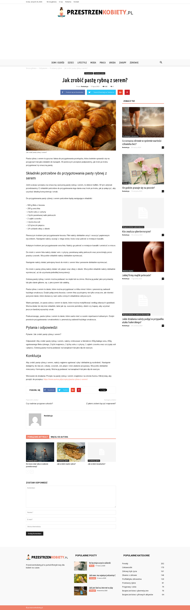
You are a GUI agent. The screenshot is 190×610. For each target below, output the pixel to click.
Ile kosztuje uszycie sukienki (100, 563)
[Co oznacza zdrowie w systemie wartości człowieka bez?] (143, 122)
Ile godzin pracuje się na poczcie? (138, 187)
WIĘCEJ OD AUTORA (59, 437)
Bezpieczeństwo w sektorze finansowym (136, 314)
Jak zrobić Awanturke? (96, 464)
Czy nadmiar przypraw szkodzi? (39, 403)
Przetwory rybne (99, 73)
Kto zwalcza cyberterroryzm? (136, 231)
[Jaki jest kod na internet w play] (80, 590)
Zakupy (122, 62)
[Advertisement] (95, 40)
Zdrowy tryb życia (129, 571)
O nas (61, 2)
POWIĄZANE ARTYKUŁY (38, 437)
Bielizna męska (128, 271)
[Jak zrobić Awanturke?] (102, 452)
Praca (103, 62)
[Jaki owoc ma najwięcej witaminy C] (80, 578)
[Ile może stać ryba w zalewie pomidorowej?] (40, 452)
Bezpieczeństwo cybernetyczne (133, 227)
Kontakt (76, 2)
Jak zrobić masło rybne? (66, 464)
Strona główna (51, 2)
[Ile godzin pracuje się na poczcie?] (143, 169)
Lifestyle (82, 62)
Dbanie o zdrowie (129, 575)
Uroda (112, 62)
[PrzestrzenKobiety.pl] (95, 12)
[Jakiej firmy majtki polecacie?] (143, 257)
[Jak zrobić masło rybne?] (71, 452)
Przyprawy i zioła (129, 587)
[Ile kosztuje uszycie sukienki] (80, 566)
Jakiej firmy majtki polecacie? (136, 275)
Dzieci (71, 62)
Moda (93, 62)
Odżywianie (88, 73)
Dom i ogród (58, 62)
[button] (161, 62)
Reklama (68, 2)
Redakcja (84, 86)
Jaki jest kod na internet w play (101, 588)
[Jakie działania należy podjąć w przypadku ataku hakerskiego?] (143, 300)
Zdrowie (134, 62)
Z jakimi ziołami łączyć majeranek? (101, 403)
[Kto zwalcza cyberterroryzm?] (143, 213)
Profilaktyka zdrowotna (130, 136)
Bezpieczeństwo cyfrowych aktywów (137, 594)
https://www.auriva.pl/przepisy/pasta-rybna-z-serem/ (66, 379)
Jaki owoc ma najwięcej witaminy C (102, 575)
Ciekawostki (127, 567)
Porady (125, 183)
